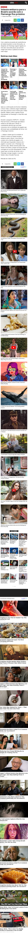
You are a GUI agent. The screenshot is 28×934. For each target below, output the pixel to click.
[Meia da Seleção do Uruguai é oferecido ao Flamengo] (14, 536)
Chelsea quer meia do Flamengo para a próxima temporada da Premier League (14, 556)
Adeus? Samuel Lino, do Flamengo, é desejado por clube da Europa (22, 95)
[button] (25, 2)
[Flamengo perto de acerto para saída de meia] (23, 551)
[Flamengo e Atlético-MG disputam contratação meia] (5, 563)
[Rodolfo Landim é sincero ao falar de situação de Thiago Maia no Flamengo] (23, 576)
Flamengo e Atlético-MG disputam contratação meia (4, 568)
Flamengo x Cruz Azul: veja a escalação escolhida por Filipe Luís (13, 73)
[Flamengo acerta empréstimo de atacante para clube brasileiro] (5, 576)
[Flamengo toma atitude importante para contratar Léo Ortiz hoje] (5, 551)
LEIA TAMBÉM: (14, 531)
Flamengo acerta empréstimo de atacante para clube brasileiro (4, 582)
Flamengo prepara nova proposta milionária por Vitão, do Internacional (22, 72)
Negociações (4, 7)
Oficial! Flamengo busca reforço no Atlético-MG (13, 567)
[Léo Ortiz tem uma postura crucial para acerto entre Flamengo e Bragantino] (5, 536)
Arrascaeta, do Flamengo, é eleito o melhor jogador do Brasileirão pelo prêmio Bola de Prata (4, 97)
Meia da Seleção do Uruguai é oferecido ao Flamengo (13, 542)
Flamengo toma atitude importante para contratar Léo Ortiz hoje (5, 556)
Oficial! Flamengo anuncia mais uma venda (13, 581)
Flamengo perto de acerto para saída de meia (23, 555)
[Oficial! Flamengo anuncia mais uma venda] (14, 576)
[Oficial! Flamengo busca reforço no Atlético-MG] (14, 563)
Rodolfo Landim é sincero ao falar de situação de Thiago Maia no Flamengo (23, 582)
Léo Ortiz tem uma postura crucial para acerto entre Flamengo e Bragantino (5, 542)
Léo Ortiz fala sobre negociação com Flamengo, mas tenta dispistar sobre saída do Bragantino (23, 543)
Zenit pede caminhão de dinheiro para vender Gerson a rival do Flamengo (14, 95)
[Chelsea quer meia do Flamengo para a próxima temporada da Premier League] (14, 551)
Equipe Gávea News (6, 16)
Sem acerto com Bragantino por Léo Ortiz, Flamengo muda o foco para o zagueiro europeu (23, 569)
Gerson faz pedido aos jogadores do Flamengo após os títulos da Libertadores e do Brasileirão (5, 74)
